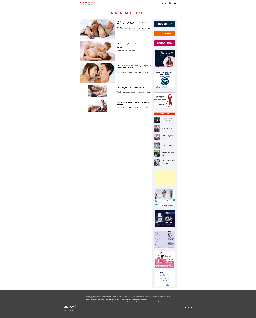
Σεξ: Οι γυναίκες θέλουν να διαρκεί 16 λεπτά (132, 44)
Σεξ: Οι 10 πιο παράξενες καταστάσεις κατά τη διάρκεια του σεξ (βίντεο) (133, 23)
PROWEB (74, 310)
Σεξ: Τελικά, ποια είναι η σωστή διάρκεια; (131, 88)
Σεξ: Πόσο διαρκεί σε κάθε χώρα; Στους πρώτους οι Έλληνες (133, 103)
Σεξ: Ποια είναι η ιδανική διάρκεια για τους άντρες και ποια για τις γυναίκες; (134, 67)
